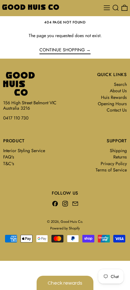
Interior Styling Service (24, 150)
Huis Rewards (114, 97)
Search (120, 84)
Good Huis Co (71, 221)
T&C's (8, 163)
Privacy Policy (114, 163)
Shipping (118, 150)
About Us (118, 90)
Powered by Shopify (65, 228)
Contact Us (117, 110)
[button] (115, 8)
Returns (120, 157)
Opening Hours (112, 103)
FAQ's (8, 157)
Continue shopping (62, 50)
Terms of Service (111, 170)
